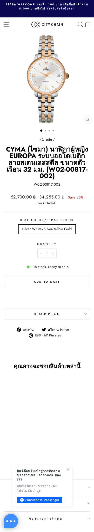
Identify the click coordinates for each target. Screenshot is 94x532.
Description (47, 314)
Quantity (47, 244)
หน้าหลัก (45, 139)
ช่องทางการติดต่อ (46, 519)
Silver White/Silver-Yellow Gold (47, 229)
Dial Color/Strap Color (47, 220)
